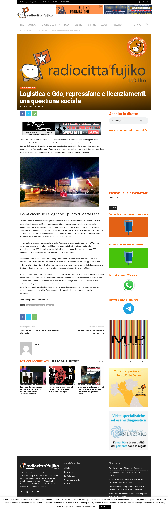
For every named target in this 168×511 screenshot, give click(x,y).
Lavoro (29, 305)
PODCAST (103, 24)
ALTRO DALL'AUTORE (65, 361)
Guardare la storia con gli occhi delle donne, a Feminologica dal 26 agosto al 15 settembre (126, 488)
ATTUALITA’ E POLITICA (49, 24)
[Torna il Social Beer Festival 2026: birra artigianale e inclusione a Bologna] (62, 375)
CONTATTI (55, 2)
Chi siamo (68, 468)
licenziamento (39, 305)
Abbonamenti (33, 24)
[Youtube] (147, 2)
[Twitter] (143, 2)
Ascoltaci (137, 24)
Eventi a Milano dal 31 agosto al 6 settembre (126, 468)
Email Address (114, 197)
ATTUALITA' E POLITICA (33, 31)
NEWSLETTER (66, 2)
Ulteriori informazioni (86, 507)
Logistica (50, 305)
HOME (22, 24)
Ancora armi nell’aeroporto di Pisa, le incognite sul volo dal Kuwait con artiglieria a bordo (91, 390)
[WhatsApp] (34, 113)
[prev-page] (99, 361)
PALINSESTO (92, 24)
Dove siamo (68, 472)
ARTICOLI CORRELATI (34, 361)
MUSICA (66, 24)
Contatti (67, 484)
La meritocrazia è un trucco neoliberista (90, 331)
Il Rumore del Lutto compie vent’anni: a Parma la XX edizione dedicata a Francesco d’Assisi (32, 390)
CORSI (127, 24)
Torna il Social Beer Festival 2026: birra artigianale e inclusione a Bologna (61, 389)
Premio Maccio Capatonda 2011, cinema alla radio (39, 331)
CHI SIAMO (45, 2)
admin (24, 106)
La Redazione (69, 476)
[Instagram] (139, 2)
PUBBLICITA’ (117, 24)
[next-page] (102, 361)
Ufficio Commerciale (72, 480)
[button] (147, 25)
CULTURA (78, 24)
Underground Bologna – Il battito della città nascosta (125, 473)
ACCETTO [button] (105, 507)
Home (21, 31)
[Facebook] (135, 2)
